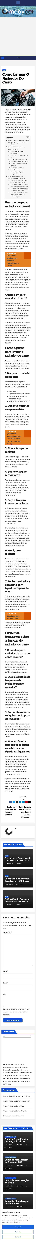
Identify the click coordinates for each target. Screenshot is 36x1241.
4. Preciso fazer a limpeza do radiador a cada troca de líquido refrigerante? (19, 195)
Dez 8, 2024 (9, 1144)
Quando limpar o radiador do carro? (19, 144)
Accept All (18, 1227)
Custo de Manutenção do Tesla (13, 1106)
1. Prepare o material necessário (17, 152)
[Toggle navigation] (18, 58)
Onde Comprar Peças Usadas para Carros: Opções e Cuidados (25, 812)
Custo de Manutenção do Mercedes (15, 1111)
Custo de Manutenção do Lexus (14, 1116)
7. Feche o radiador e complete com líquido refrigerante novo (17, 172)
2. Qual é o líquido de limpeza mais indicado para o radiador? (20, 185)
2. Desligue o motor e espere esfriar (19, 156)
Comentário (7, 932)
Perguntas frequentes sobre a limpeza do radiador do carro (16, 177)
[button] (33, 58)
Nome (5, 971)
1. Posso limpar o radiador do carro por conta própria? (19, 181)
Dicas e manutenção (10, 1136)
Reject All (18, 1237)
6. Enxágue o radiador (17, 167)
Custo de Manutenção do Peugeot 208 (16, 1101)
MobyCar (19, 864)
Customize (18, 1232)
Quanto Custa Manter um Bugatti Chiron (16, 1096)
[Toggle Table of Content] (27, 137)
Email (5, 983)
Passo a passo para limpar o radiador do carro (16, 148)
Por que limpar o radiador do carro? (18, 140)
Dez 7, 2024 (9, 1165)
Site (4, 994)
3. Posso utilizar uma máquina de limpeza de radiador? (19, 189)
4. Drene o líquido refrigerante (19, 161)
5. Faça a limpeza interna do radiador (19, 164)
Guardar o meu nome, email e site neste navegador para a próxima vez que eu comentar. (16, 1012)
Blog (4, 70)
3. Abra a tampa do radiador (19, 159)
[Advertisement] (18, 36)
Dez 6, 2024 (9, 1186)
